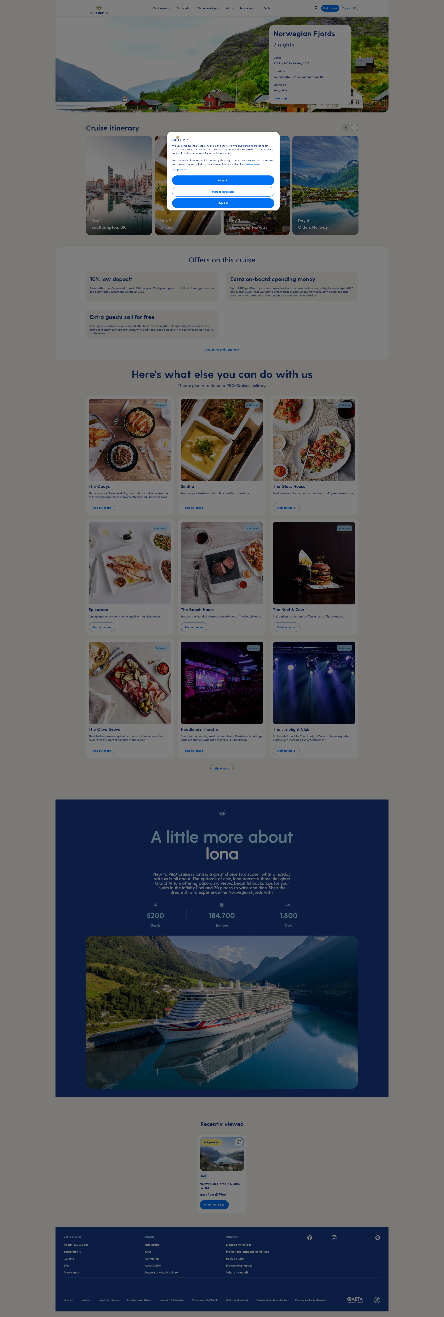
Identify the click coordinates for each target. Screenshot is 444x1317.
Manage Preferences (223, 191)
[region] (223, 171)
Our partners (179, 169)
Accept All (223, 180)
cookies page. (252, 163)
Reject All (223, 203)
